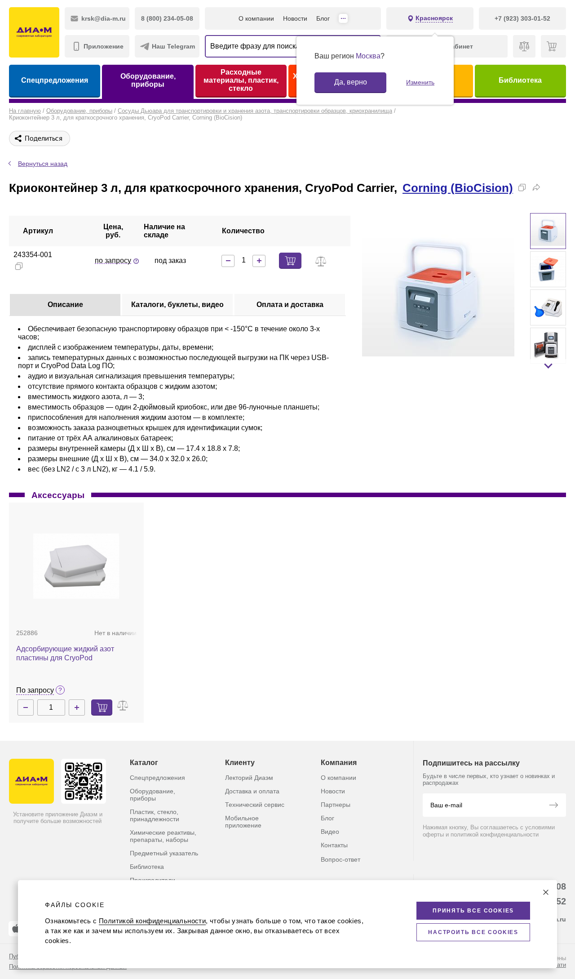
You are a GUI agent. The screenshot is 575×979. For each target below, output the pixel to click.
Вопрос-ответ (340, 859)
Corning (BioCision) (457, 188)
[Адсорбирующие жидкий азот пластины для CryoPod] (76, 566)
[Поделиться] (536, 187)
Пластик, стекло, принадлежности (154, 815)
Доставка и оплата (252, 791)
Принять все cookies (473, 911)
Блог (323, 18)
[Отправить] (553, 806)
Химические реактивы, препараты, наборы (163, 836)
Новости (295, 18)
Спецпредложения (54, 80)
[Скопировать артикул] (18, 266)
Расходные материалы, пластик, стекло (241, 80)
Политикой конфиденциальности (152, 921)
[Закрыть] (546, 892)
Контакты (334, 845)
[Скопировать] (522, 187)
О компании (256, 18)
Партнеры (335, 804)
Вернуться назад (42, 163)
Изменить (420, 82)
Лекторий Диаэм (249, 777)
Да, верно (350, 82)
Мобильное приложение (243, 821)
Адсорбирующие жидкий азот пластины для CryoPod (65, 653)
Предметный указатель (164, 853)
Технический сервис (254, 804)
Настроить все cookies (473, 932)
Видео (330, 831)
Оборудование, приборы (148, 80)
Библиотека (520, 80)
